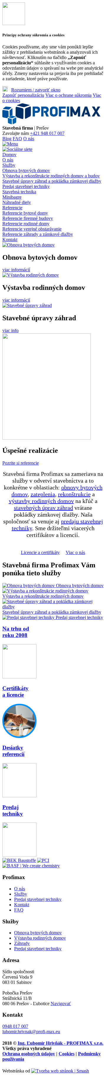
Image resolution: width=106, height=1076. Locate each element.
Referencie (12, 207)
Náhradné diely (16, 202)
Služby (8, 165)
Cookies (66, 1053)
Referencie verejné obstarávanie (32, 228)
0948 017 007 (15, 1026)
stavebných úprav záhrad (43, 507)
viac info (10, 330)
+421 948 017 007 (47, 133)
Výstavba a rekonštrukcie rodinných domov (43, 596)
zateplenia (43, 494)
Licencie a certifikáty (40, 552)
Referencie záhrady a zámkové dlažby (37, 234)
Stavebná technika (19, 191)
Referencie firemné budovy (27, 218)
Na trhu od (15, 632)
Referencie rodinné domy (25, 223)
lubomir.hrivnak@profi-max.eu (31, 1031)
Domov (9, 154)
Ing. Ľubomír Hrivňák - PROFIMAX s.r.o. (60, 1043)
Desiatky (13, 750)
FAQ (17, 138)
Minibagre (11, 197)
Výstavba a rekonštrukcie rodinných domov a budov (51, 175)
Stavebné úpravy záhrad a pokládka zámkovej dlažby (51, 181)
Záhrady (22, 943)
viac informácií (16, 269)
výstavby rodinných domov (41, 501)
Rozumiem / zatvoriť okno (35, 89)
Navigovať (61, 1003)
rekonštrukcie (74, 494)
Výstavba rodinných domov (40, 938)
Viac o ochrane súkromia (68, 95)
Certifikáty (15, 691)
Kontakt (9, 239)
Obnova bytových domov (26, 170)
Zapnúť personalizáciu (23, 95)
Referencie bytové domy (25, 212)
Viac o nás (75, 552)
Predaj (12, 810)
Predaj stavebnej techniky (26, 186)
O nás (28, 138)
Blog (6, 138)
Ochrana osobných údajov (28, 1053)
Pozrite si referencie (20, 463)
